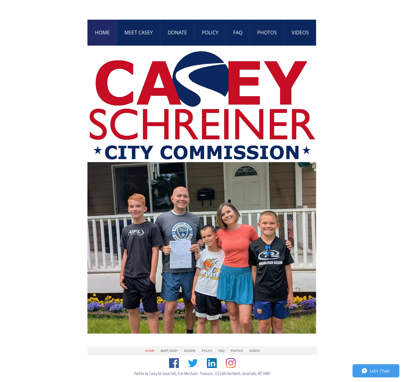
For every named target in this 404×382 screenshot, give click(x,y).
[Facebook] (174, 363)
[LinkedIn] (212, 363)
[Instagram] (231, 363)
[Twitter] (193, 363)
